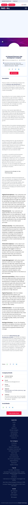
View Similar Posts (14, 413)
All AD (14, 426)
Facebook (14, 491)
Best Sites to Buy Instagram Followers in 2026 (14, 482)
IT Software (14, 443)
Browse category (14, 430)
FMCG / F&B (14, 453)
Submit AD (14, 428)
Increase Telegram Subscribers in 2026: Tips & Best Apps (14, 485)
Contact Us (14, 438)
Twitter (15, 493)
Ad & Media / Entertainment (14, 449)
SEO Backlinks (14, 434)
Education (14, 445)
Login (14, 424)
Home (14, 422)
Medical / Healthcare (14, 447)
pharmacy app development (13, 84)
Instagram (14, 495)
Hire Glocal (14, 477)
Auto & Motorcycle (14, 457)
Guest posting (14, 432)
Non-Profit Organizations (14, 459)
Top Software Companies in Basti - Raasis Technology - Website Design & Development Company (14, 473)
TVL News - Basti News (14, 470)
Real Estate (14, 462)
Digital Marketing (14, 460)
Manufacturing (14, 455)
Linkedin (15, 497)
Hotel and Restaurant (14, 451)
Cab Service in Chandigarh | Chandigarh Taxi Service (14, 479)
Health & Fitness (14, 464)
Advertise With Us (6, 1)
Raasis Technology (22, 502)
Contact (15, 1)
